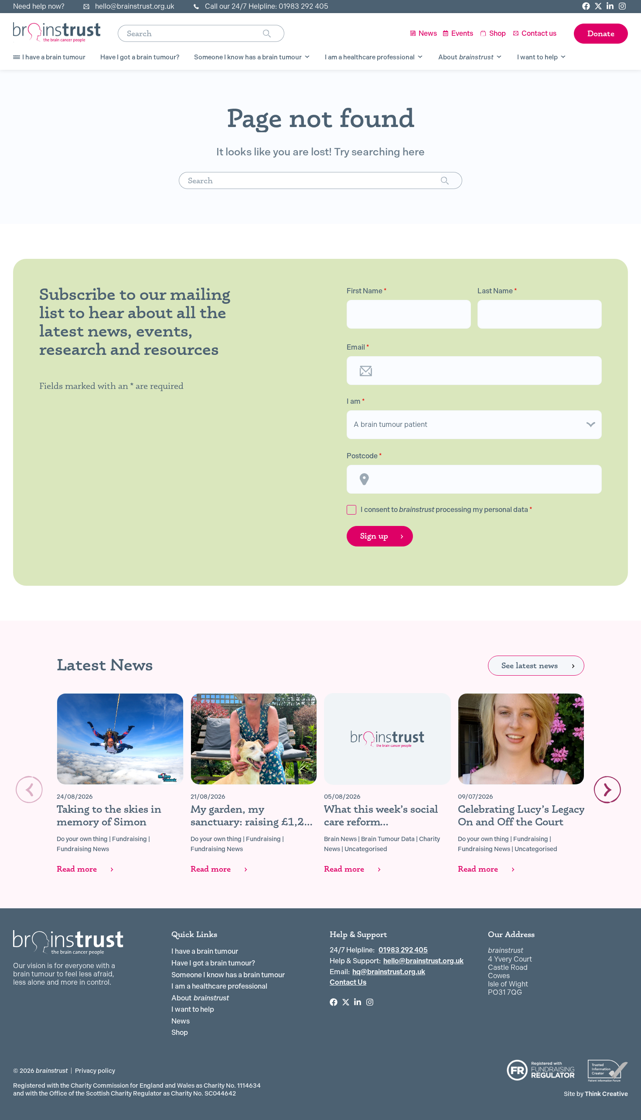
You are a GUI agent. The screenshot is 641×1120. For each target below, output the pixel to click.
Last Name (497, 291)
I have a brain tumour (204, 951)
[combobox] (190, 33)
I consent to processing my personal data (446, 509)
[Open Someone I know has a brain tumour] (307, 57)
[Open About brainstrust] (499, 57)
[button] (607, 789)
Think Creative (596, 1093)
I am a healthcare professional (219, 986)
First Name (367, 291)
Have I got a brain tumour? (213, 963)
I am (356, 401)
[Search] (273, 33)
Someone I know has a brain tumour (228, 975)
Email (358, 347)
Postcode (364, 456)
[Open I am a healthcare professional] (420, 57)
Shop (179, 1032)
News (180, 1021)
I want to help (192, 1009)
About (200, 998)
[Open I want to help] (563, 57)
